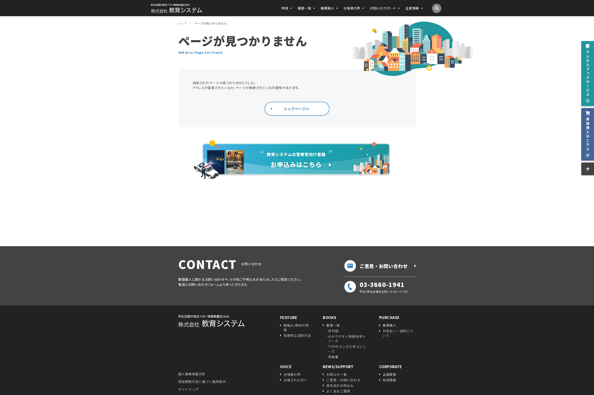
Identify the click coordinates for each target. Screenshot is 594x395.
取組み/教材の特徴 (296, 327)
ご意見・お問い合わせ (384, 266)
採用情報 (389, 380)
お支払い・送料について (398, 333)
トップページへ (297, 108)
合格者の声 (292, 374)
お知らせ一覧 (336, 374)
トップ (182, 23)
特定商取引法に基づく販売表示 (202, 381)
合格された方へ (295, 380)
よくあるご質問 (338, 391)
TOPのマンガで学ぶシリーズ (347, 349)
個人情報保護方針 (192, 374)
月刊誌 (333, 330)
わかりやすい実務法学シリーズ (347, 338)
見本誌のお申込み (340, 385)
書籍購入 (389, 325)
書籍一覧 (333, 325)
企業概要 (389, 374)
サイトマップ (188, 389)
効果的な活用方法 (297, 335)
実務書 (333, 356)
